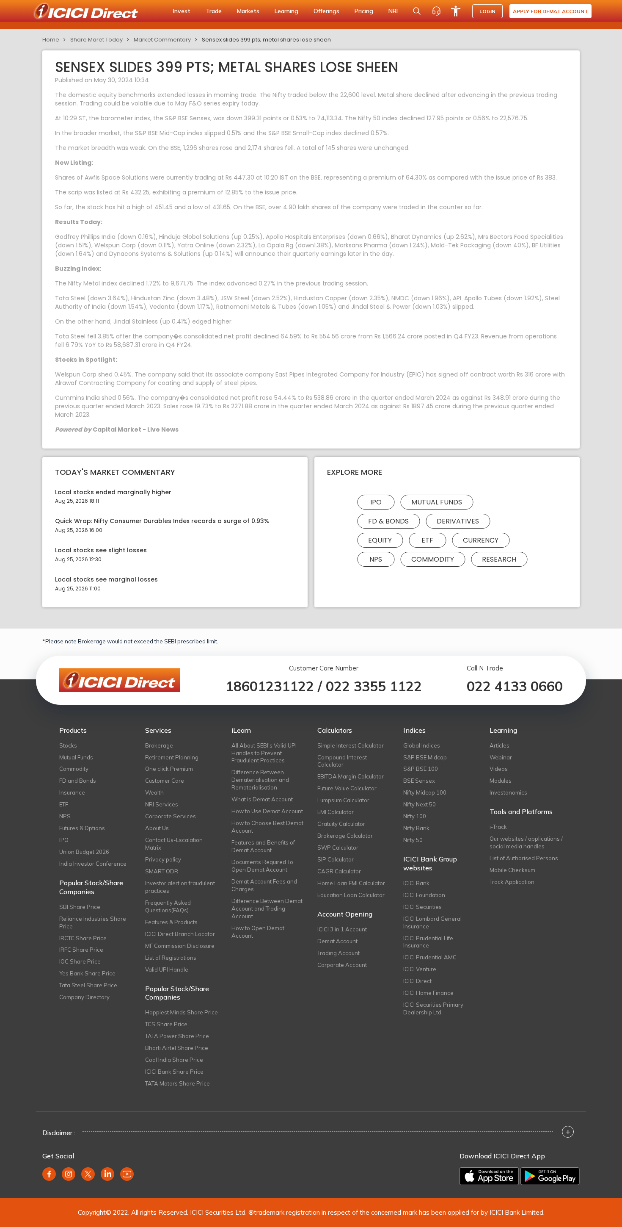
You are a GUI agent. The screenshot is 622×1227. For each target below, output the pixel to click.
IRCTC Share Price (83, 938)
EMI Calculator (335, 812)
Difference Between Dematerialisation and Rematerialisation (260, 780)
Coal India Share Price (174, 1059)
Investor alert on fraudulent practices (180, 887)
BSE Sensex (419, 780)
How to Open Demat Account (257, 932)
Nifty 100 (414, 816)
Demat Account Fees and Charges (264, 885)
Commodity (432, 559)
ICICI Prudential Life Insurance (428, 942)
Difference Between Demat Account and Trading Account (267, 908)
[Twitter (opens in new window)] (88, 1174)
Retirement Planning (171, 757)
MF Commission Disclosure (180, 945)
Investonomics (508, 792)
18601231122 (270, 686)
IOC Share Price (80, 961)
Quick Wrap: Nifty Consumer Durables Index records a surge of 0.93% (162, 521)
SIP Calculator (335, 859)
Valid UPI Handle (166, 969)
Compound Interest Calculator (342, 761)
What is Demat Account (262, 799)
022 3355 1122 (374, 686)
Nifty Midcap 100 (424, 792)
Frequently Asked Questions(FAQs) (168, 906)
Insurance (72, 792)
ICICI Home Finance (428, 992)
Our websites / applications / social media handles (526, 842)
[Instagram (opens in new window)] (68, 1174)
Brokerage (159, 745)
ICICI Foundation (424, 895)
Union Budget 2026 (84, 851)
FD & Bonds (388, 521)
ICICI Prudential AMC (430, 957)
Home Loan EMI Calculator (351, 883)
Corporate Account (342, 964)
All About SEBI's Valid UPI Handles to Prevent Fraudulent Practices (264, 753)
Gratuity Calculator (341, 823)
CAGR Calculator (339, 871)
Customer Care (164, 780)
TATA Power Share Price (177, 1036)
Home (50, 39)
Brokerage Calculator (345, 835)
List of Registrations (170, 957)
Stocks (68, 745)
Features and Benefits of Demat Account (263, 846)
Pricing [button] (364, 11)
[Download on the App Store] (489, 1176)
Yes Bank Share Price (87, 973)
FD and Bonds (77, 780)
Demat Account (337, 941)
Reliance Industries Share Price (92, 922)
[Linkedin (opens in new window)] (107, 1174)
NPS (375, 559)
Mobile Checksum (512, 870)
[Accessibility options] (455, 11)
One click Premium (169, 768)
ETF (427, 540)
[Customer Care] (436, 11)
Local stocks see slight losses (101, 550)
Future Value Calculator (347, 788)
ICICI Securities (422, 906)
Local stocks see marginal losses (106, 579)
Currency (480, 540)
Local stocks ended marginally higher (113, 492)
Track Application (512, 881)
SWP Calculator (337, 847)
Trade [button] (214, 11)
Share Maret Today (96, 39)
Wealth (154, 792)
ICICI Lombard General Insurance (432, 922)
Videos (499, 768)
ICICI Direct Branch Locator (180, 934)
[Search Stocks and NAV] (416, 11)
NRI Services (161, 804)
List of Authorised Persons (524, 858)
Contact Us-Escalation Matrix (174, 843)
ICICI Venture (419, 969)
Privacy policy (163, 859)
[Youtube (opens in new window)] (127, 1174)
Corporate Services (170, 816)
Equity (380, 540)
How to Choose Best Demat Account (267, 827)
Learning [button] (286, 11)
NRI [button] (393, 11)
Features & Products (171, 922)
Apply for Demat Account (550, 11)
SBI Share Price (79, 906)
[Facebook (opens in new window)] (49, 1174)
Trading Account (338, 953)
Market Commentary (162, 39)
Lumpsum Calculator (343, 800)
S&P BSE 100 (420, 768)
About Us (157, 828)
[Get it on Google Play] (550, 1176)
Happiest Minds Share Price (181, 1012)
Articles (499, 745)
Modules (501, 780)
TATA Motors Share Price (177, 1083)
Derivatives (458, 521)
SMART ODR (161, 871)
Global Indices (421, 745)
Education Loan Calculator (351, 895)
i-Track (498, 826)
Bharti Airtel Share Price (176, 1047)
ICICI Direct (417, 981)
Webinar (501, 757)
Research (499, 559)
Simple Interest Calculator (350, 745)
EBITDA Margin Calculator (350, 776)
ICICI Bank (416, 883)
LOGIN (487, 11)
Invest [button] (181, 11)
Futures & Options (82, 828)
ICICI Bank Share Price (174, 1071)
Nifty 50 (413, 839)
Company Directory (84, 997)
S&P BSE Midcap (425, 757)
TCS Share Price (166, 1024)
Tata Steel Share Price (88, 985)
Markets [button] (248, 11)
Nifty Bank (416, 828)
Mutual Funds (436, 502)
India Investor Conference (93, 863)
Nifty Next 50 (419, 804)
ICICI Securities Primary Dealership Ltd (433, 1008)
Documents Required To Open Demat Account (262, 866)
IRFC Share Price (81, 949)
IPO (376, 502)
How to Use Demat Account (267, 811)
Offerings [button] (326, 11)
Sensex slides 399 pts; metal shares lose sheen (266, 39)
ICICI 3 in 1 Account (342, 929)
